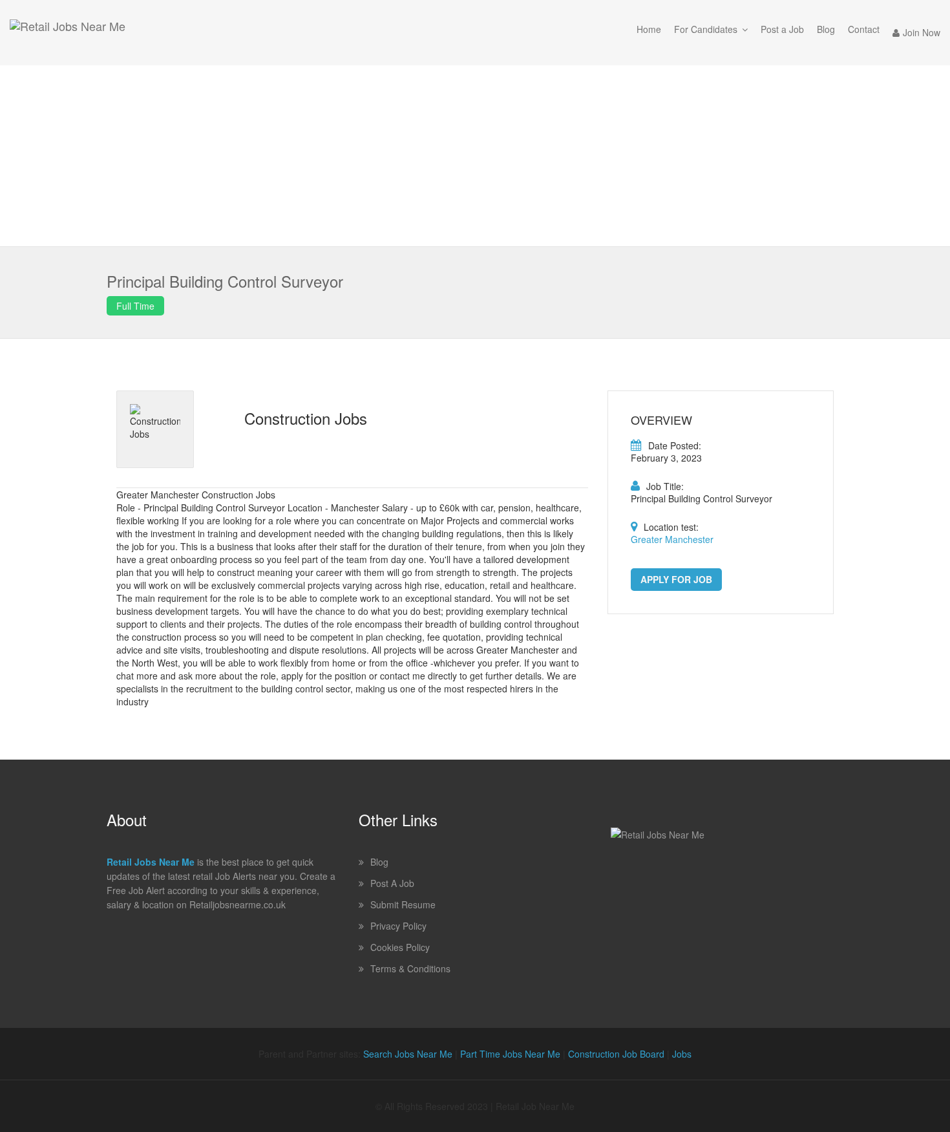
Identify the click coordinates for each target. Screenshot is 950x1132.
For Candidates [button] (705, 29)
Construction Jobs (305, 418)
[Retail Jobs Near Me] (67, 33)
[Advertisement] (475, 155)
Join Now (921, 32)
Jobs (681, 1053)
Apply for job (676, 579)
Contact (864, 29)
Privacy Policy (398, 925)
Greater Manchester (672, 539)
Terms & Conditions (410, 968)
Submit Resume (403, 904)
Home (649, 29)
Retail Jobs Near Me (151, 861)
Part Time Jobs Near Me (510, 1053)
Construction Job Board (616, 1053)
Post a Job (782, 29)
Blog (826, 29)
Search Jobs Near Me (407, 1053)
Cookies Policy (400, 947)
